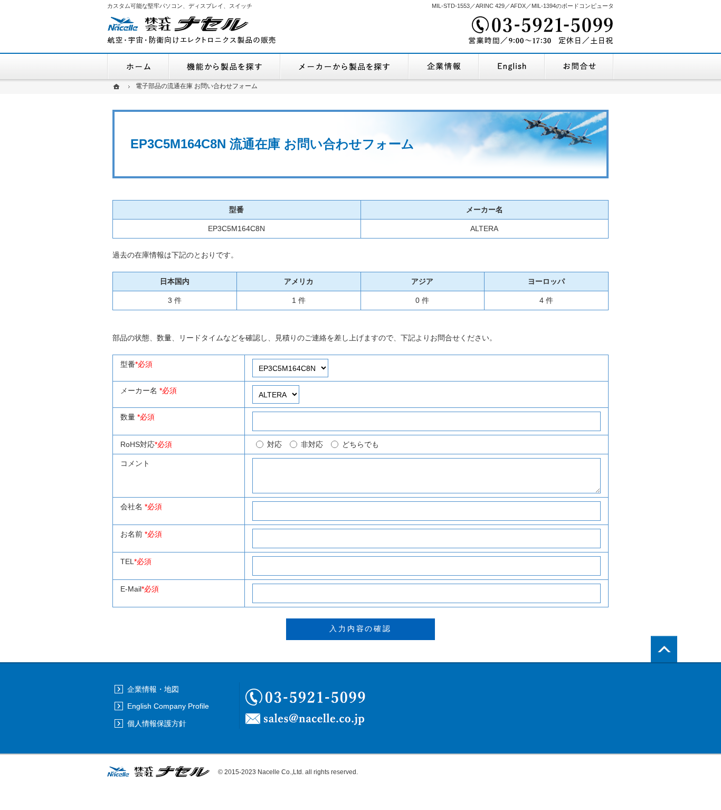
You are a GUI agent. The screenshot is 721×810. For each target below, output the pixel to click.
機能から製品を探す (224, 66)
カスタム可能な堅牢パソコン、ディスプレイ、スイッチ (179, 6)
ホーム (138, 66)
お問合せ (579, 66)
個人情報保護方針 (156, 723)
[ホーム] (117, 86)
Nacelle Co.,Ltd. (280, 772)
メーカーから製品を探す (344, 66)
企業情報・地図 (444, 66)
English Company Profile (512, 66)
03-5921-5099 (540, 31)
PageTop (664, 649)
